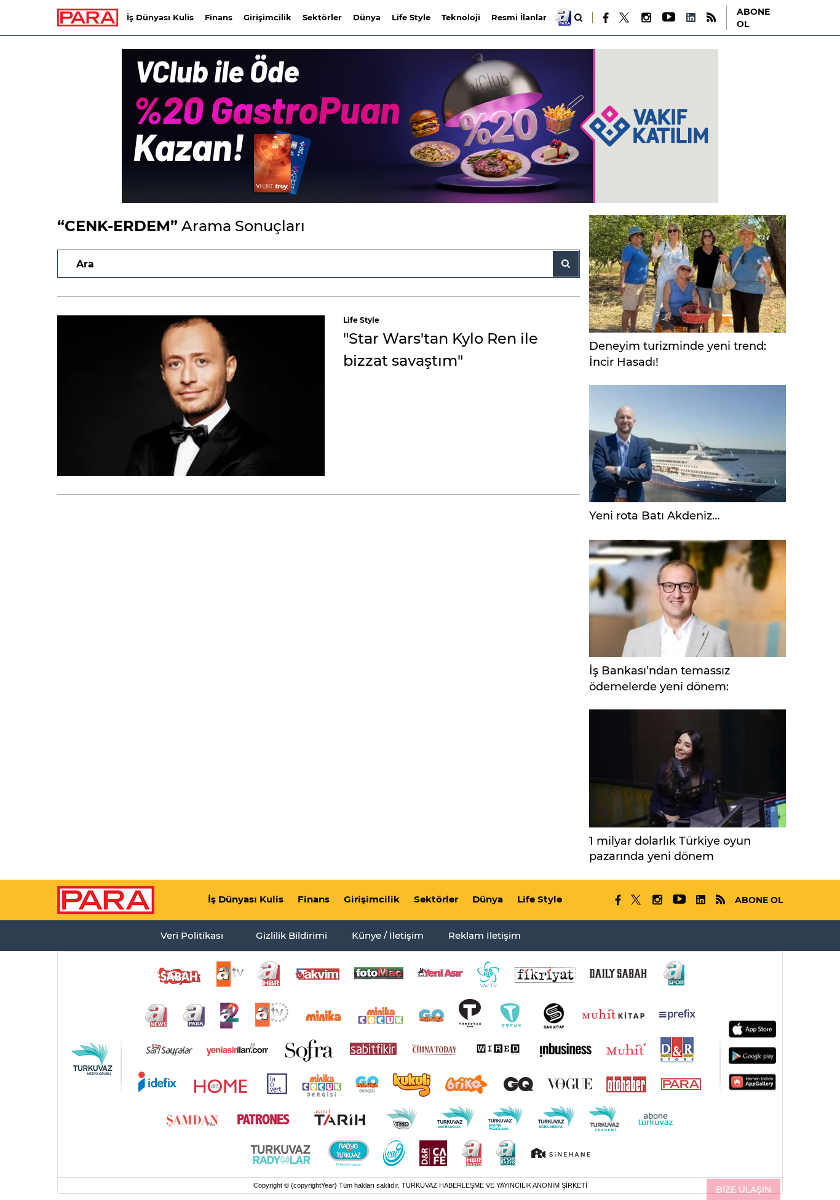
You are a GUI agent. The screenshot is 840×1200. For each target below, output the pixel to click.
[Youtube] (668, 17)
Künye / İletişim (388, 935)
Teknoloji (461, 17)
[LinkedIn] (690, 17)
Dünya (367, 17)
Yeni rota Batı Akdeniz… (654, 516)
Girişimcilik (267, 17)
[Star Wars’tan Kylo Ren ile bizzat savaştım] (191, 395)
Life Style (411, 17)
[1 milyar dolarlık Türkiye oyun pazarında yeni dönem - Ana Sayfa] (687, 768)
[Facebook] (606, 17)
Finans (218, 17)
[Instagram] (645, 17)
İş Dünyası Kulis (160, 17)
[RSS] (711, 17)
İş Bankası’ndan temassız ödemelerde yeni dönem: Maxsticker (659, 686)
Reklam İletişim (484, 935)
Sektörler (322, 17)
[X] (624, 17)
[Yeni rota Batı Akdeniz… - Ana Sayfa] (687, 443)
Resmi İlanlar (519, 17)
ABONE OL (753, 18)
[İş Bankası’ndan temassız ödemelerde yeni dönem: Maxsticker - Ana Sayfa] (687, 598)
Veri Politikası (191, 935)
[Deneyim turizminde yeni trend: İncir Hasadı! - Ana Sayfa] (687, 274)
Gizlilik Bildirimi (291, 935)
